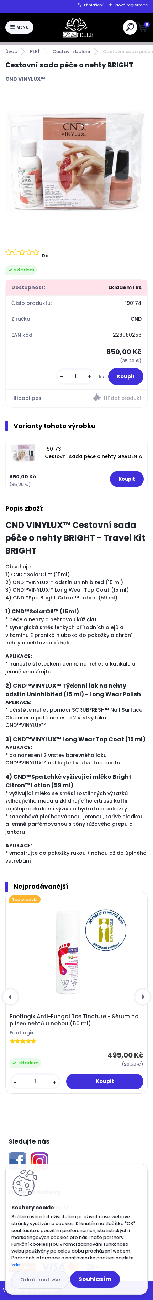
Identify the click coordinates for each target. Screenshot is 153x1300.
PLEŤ (35, 51)
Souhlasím (95, 1279)
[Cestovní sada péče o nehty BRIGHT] (76, 164)
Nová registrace (131, 5)
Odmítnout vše (40, 1279)
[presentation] (10, 997)
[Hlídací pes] (112, 398)
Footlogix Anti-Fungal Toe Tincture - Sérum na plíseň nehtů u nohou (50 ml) (74, 1020)
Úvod (11, 51)
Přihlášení (94, 5)
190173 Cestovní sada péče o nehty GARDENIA (93, 453)
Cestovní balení (71, 51)
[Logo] (78, 27)
